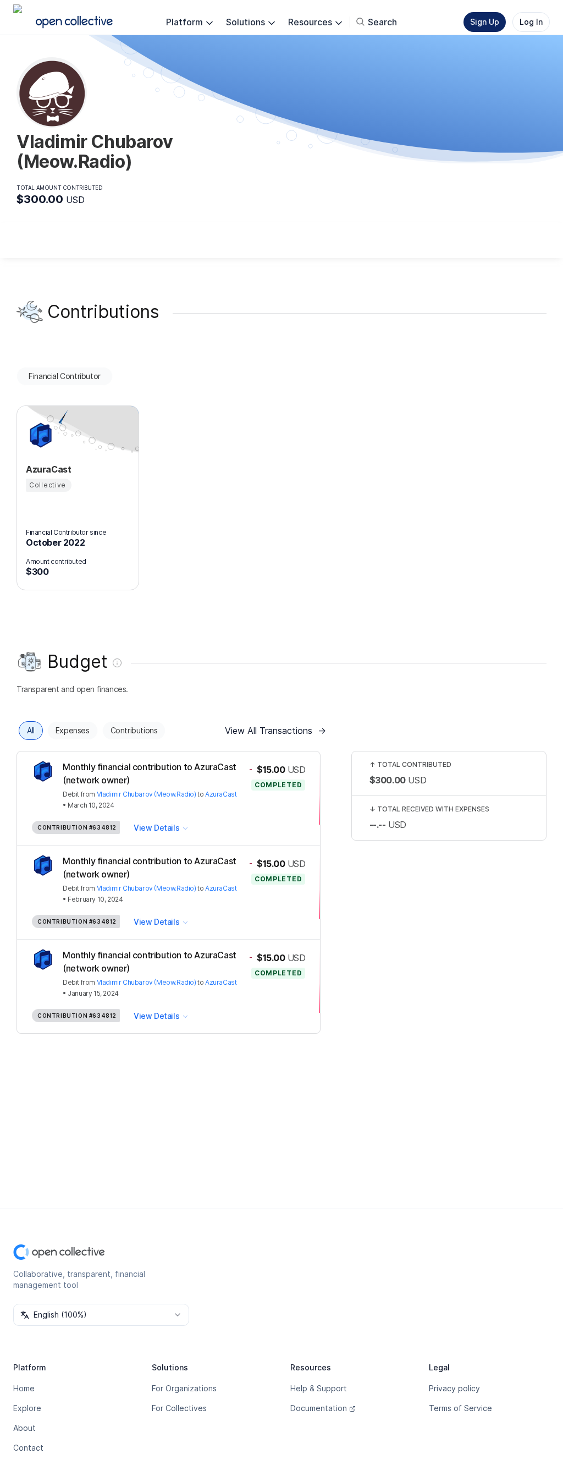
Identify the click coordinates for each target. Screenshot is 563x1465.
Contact (28, 1447)
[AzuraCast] (39, 435)
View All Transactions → (275, 730)
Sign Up (484, 21)
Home (24, 1388)
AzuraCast (220, 794)
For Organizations (184, 1388)
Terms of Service (460, 1408)
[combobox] (101, 1315)
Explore (27, 1408)
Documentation (318, 1408)
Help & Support (318, 1388)
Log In (531, 21)
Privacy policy (454, 1388)
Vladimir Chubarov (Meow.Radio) (146, 794)
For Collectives (179, 1408)
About (24, 1428)
